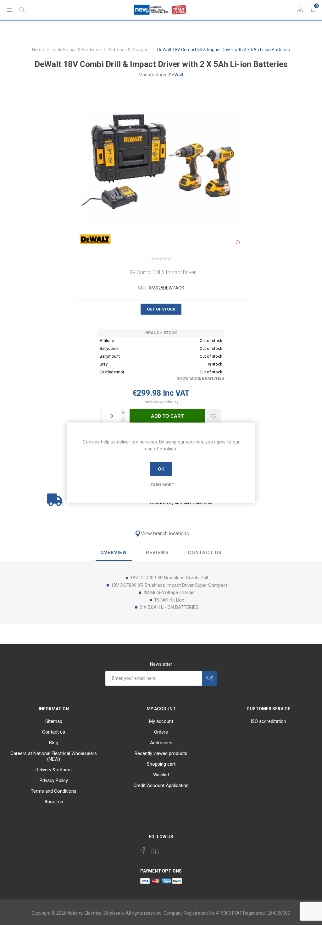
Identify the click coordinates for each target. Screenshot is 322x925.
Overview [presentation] (113, 552)
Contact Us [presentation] (205, 552)
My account (161, 721)
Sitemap (53, 721)
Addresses (161, 743)
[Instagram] (167, 849)
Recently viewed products (161, 753)
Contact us (53, 732)
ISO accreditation (268, 721)
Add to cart (167, 416)
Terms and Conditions (53, 791)
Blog (53, 743)
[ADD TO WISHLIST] (214, 416)
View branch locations (165, 534)
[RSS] (179, 849)
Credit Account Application (161, 785)
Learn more (161, 484)
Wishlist (161, 775)
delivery (171, 401)
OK (161, 468)
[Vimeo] (155, 851)
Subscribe (209, 678)
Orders (161, 732)
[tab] (114, 553)
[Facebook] (143, 851)
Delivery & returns (54, 770)
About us (53, 802)
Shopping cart (161, 764)
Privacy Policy (54, 780)
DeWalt (176, 75)
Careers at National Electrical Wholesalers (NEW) (53, 756)
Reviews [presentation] (157, 552)
